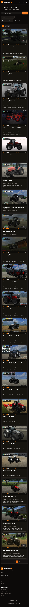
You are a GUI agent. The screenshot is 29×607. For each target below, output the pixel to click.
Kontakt (2, 595)
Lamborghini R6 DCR (9, 101)
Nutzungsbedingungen (6, 593)
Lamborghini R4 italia (9, 471)
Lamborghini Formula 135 (10, 390)
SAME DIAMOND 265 (8, 417)
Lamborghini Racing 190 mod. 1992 (13, 363)
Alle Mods (3, 578)
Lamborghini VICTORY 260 (10, 550)
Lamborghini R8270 (9, 444)
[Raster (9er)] (8, 26)
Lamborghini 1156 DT (9, 74)
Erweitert (19, 20)
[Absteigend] (16, 17)
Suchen (25, 13)
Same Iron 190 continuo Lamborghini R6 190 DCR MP (13, 208)
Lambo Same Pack (8, 47)
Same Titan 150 (7, 180)
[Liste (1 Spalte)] (3, 26)
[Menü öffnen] (26, 2)
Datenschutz (4, 591)
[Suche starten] (19, 2)
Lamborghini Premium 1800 (11, 336)
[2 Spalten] (6, 26)
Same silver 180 (7, 155)
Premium (3, 583)
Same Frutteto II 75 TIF (9, 496)
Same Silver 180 (7, 309)
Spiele (2, 579)
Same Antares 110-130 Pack (11, 282)
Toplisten (3, 581)
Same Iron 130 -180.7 (9, 523)
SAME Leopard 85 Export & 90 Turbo (13, 128)
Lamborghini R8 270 (9, 231)
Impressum (3, 589)
